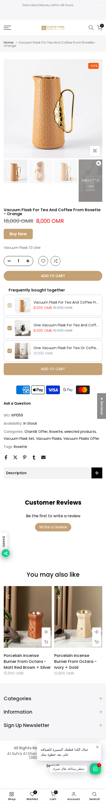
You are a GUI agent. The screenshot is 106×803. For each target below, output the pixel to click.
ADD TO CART (53, 368)
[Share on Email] (43, 457)
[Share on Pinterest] (24, 457)
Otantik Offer (36, 431)
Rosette (56, 431)
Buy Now (18, 234)
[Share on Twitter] (15, 457)
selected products (80, 431)
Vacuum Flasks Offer (81, 438)
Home (9, 42)
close (97, 5)
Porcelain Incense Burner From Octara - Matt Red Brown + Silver (27, 661)
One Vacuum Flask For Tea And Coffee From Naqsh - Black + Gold (66, 325)
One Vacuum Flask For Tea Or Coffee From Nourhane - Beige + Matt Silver (66, 347)
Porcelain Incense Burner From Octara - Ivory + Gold (75, 661)
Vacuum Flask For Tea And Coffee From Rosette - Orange (66, 302)
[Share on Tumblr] (34, 457)
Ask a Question (17, 403)
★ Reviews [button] (101, 406)
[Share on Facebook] (6, 457)
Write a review (53, 527)
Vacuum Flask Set (19, 438)
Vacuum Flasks (49, 438)
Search (53, 765)
